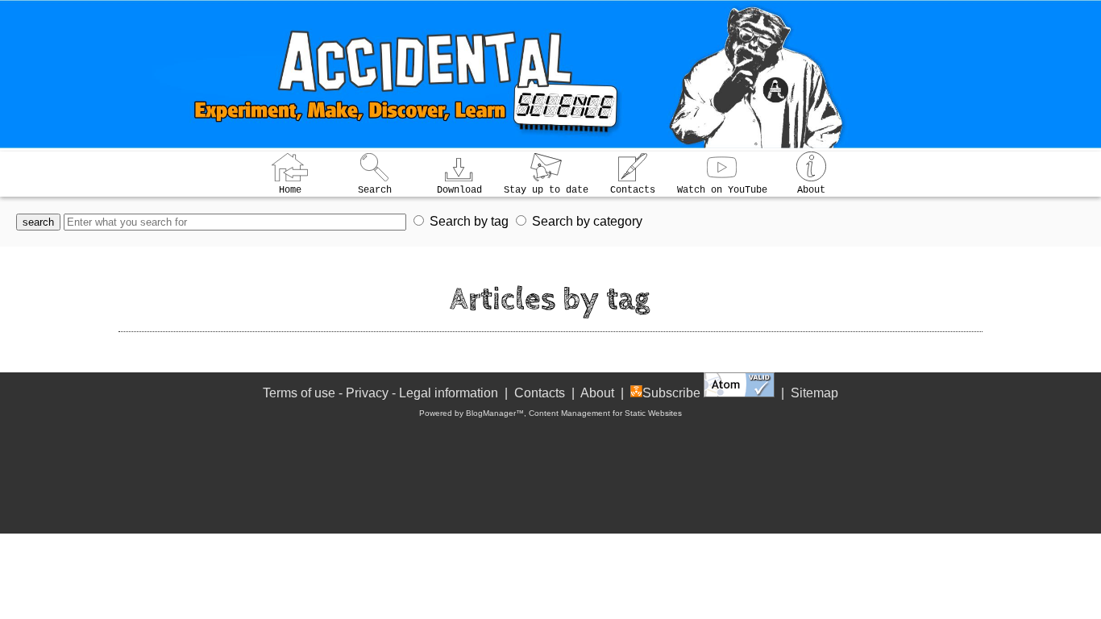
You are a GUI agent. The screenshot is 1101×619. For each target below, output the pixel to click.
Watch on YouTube (722, 190)
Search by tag (469, 221)
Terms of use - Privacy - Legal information (380, 393)
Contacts (632, 190)
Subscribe (671, 393)
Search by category (587, 221)
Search (375, 190)
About (811, 190)
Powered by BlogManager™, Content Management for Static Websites (550, 413)
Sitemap (814, 393)
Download (459, 190)
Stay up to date (546, 190)
